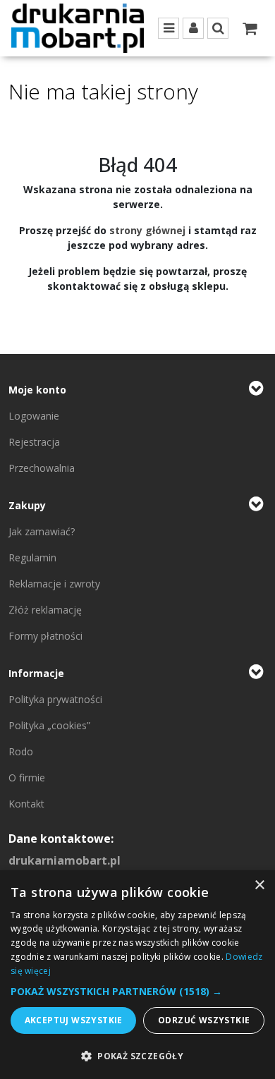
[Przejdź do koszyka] (250, 28)
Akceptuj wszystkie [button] (74, 1020)
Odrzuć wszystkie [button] (204, 1020)
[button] (137, 991)
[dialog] (137, 974)
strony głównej (147, 230)
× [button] (259, 885)
